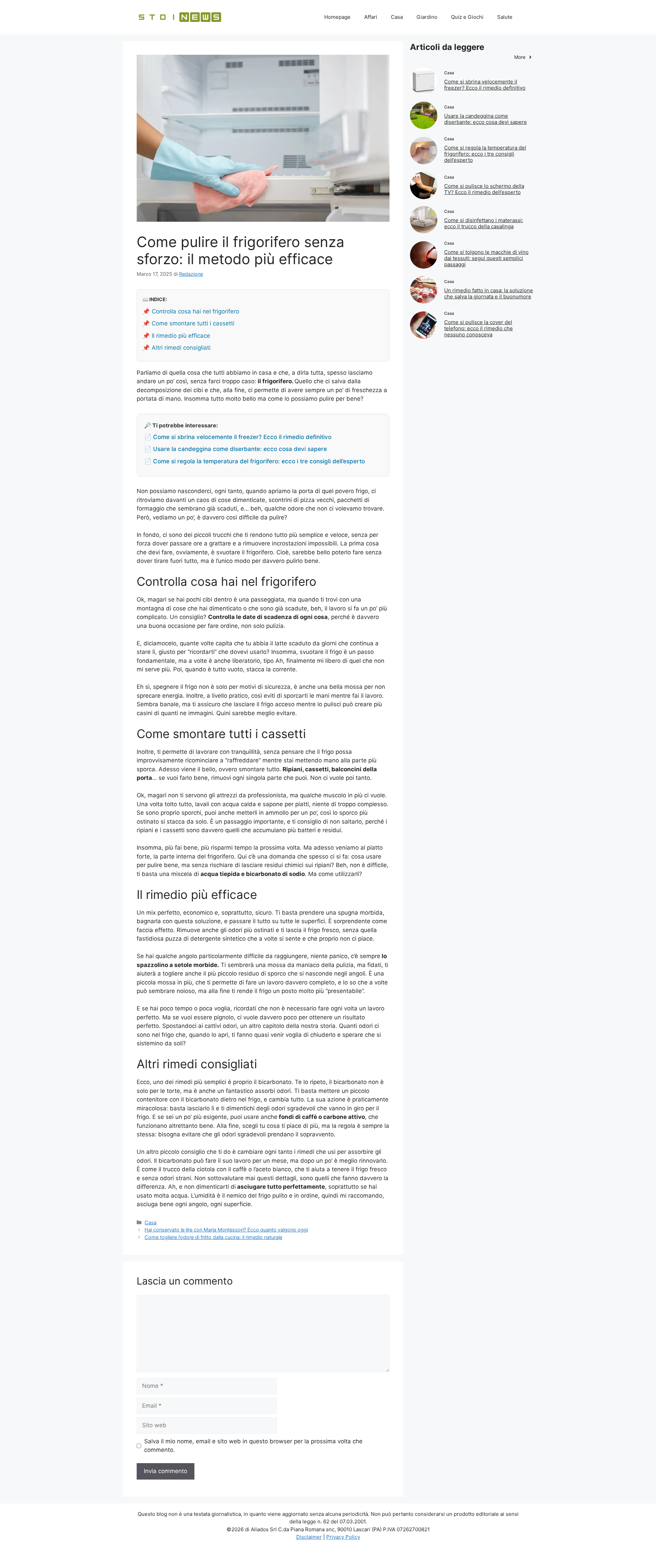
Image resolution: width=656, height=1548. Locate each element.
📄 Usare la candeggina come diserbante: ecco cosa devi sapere (235, 449)
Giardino (426, 17)
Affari (370, 17)
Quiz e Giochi (467, 17)
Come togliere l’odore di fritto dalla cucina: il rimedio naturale (213, 1237)
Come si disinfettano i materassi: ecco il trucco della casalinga (483, 223)
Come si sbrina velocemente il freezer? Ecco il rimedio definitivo (484, 84)
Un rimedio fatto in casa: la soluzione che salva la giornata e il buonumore (488, 293)
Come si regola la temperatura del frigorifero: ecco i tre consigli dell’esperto (485, 153)
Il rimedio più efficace (181, 335)
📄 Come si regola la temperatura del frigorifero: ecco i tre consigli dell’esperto (254, 461)
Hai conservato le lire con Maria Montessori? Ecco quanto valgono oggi (226, 1230)
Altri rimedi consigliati (181, 347)
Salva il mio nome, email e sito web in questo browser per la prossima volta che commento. (253, 1446)
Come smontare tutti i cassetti (193, 323)
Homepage (337, 17)
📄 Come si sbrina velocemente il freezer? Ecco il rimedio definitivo (237, 437)
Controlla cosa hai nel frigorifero (195, 311)
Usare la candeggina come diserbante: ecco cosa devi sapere (485, 119)
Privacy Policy (343, 1537)
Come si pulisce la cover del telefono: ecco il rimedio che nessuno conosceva (478, 328)
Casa (397, 17)
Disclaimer (309, 1537)
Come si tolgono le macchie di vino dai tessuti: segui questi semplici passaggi (486, 258)
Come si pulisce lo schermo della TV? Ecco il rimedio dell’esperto (484, 189)
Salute (504, 17)
